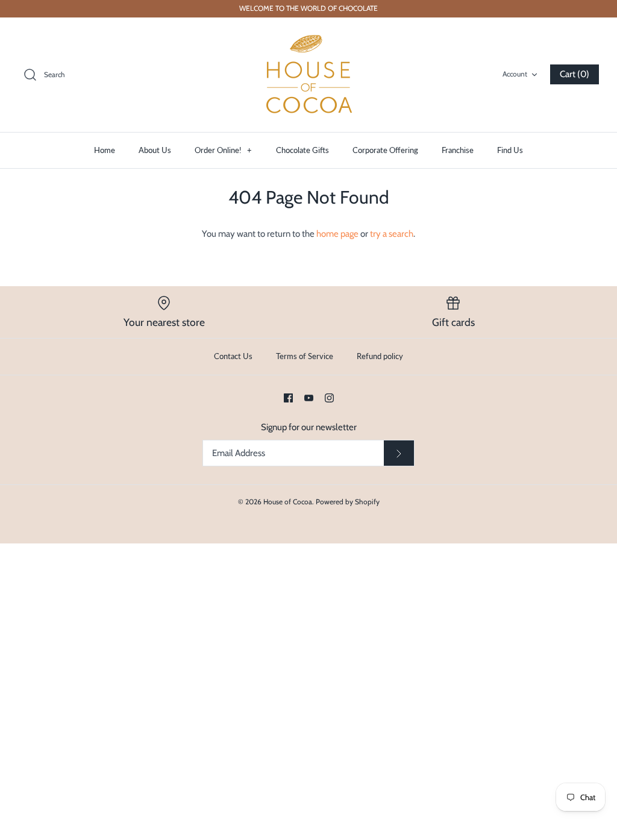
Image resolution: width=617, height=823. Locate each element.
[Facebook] (288, 397)
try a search (391, 233)
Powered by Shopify (348, 501)
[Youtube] (308, 397)
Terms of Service (304, 356)
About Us (155, 150)
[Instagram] (329, 397)
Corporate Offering (385, 150)
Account (515, 73)
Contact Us (233, 356)
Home (104, 150)
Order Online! (223, 150)
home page (337, 233)
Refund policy (380, 356)
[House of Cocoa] (308, 75)
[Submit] (399, 453)
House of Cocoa (287, 501)
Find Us (510, 150)
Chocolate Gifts (302, 150)
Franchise (458, 150)
